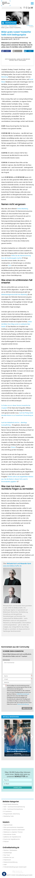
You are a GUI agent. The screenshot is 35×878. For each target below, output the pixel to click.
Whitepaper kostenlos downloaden (14, 829)
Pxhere (13, 447)
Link (9, 265)
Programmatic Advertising (12, 814)
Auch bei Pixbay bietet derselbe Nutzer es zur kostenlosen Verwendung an (17, 414)
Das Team (7, 855)
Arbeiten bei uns (9, 857)
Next (31, 736)
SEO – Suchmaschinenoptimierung (14, 807)
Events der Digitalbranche (12, 839)
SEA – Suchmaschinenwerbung (13, 809)
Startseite (4, 26)
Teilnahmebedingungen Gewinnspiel (15, 867)
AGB (5, 864)
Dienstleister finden (10, 834)
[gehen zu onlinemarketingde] (24, 8)
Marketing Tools (9, 816)
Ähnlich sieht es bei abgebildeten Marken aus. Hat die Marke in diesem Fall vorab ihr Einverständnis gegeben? (17, 479)
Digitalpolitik (13, 26)
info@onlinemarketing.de (23, 694)
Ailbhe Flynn (30, 25)
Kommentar (6, 660)
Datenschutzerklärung (23, 704)
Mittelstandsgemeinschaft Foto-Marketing (14, 294)
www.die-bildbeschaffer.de (12, 566)
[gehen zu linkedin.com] (29, 8)
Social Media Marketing (11, 804)
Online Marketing (22, 208)
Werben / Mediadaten (10, 850)
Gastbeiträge (8, 852)
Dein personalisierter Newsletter (14, 827)
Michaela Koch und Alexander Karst (19, 563)
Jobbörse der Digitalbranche (12, 837)
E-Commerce (8, 811)
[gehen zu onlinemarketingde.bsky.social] (32, 8)
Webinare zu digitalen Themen (13, 832)
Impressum (7, 860)
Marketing (4, 77)
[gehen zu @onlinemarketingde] (27, 8)
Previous (4, 736)
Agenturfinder (8, 825)
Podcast (6, 841)
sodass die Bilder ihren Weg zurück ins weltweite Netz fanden (16, 324)
